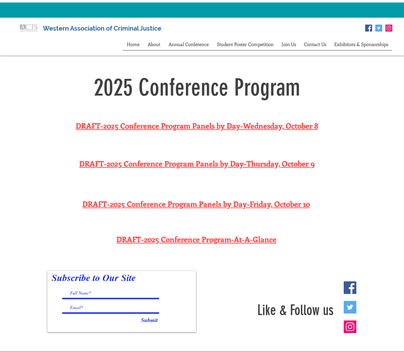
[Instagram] (388, 28)
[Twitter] (378, 28)
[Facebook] (368, 28)
